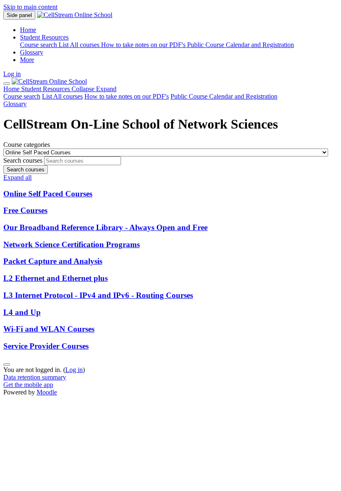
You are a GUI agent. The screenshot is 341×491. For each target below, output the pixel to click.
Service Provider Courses (46, 346)
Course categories (26, 144)
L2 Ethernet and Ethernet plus (55, 278)
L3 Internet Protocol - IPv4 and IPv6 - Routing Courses (98, 295)
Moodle (47, 392)
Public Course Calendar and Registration (223, 96)
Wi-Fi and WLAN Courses (48, 329)
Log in (12, 73)
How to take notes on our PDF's (126, 96)
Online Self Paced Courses (47, 193)
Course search (21, 96)
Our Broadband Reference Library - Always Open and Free (105, 227)
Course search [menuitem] (39, 44)
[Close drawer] (6, 83)
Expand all (17, 177)
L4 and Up (22, 312)
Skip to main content (30, 6)
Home (12, 88)
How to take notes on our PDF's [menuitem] (144, 44)
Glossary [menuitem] (31, 52)
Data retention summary (34, 377)
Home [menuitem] (28, 29)
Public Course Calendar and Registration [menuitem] (240, 44)
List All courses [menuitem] (80, 44)
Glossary (15, 103)
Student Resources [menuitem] (44, 37)
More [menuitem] (27, 59)
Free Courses (25, 210)
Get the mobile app (28, 384)
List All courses (62, 96)
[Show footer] (6, 364)
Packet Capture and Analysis (52, 261)
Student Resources (68, 88)
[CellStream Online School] (49, 81)
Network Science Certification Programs (71, 244)
